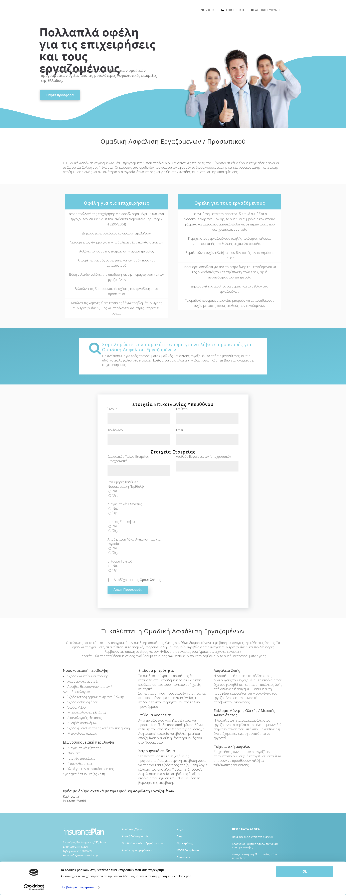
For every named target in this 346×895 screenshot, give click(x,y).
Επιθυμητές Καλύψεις (123, 482)
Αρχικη (181, 829)
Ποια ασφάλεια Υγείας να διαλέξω (252, 837)
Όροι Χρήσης (185, 843)
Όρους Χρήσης (150, 580)
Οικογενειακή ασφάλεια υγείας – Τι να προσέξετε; (255, 856)
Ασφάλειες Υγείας (132, 829)
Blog (179, 836)
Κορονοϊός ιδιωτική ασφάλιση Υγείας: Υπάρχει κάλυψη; (255, 845)
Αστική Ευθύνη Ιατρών (135, 836)
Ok (305, 871)
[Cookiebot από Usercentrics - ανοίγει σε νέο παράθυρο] (33, 887)
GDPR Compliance (188, 850)
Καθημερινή (71, 796)
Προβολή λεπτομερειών (77, 887)
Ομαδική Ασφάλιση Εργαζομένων (142, 843)
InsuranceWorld (74, 801)
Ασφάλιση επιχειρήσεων (137, 850)
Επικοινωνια (184, 857)
